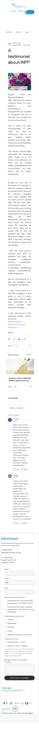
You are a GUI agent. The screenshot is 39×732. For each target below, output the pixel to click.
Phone (7, 578)
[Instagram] (33, 13)
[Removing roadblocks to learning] (20, 366)
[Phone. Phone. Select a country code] (8, 582)
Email (6, 588)
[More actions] (30, 44)
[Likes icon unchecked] (14, 469)
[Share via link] (24, 339)
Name (6, 569)
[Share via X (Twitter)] (14, 339)
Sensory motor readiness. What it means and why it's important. (20, 379)
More (27, 32)
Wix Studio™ (29, 713)
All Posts (9, 32)
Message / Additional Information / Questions (16, 661)
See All (29, 354)
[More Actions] (30, 420)
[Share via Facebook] (9, 339)
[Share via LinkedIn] (19, 339)
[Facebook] (30, 13)
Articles (18, 32)
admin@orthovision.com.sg (11, 552)
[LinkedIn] (26, 13)
